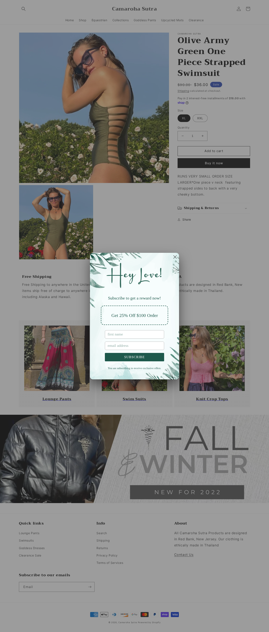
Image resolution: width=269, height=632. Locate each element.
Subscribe (134, 357)
